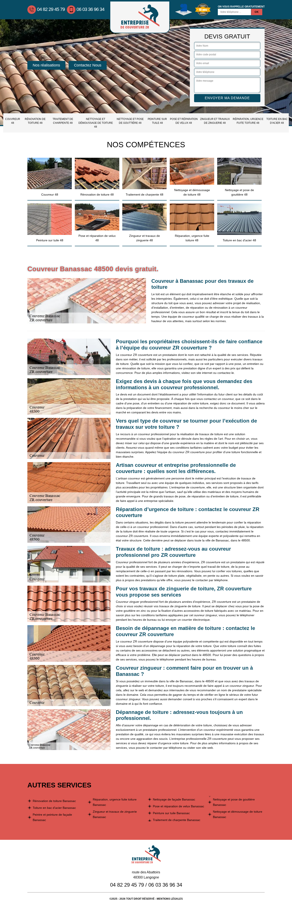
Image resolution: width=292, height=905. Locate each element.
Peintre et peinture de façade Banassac (52, 817)
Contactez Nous (87, 65)
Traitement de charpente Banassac (176, 820)
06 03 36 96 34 (90, 9)
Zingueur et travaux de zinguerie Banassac (115, 814)
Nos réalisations (46, 65)
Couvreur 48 (12, 121)
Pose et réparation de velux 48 (184, 121)
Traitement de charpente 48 (63, 121)
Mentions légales (170, 898)
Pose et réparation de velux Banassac (178, 806)
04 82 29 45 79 (51, 9)
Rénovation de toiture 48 (35, 121)
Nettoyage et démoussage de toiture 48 (95, 123)
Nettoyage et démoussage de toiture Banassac (237, 814)
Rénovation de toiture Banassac (54, 801)
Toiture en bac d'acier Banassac (54, 807)
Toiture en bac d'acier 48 (277, 121)
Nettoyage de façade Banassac (174, 799)
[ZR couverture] (140, 17)
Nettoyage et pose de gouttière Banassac (234, 802)
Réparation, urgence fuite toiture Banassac (115, 802)
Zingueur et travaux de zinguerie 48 (215, 121)
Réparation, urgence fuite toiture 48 (248, 121)
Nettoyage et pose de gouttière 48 (130, 121)
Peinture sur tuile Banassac (171, 813)
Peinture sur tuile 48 (157, 121)
